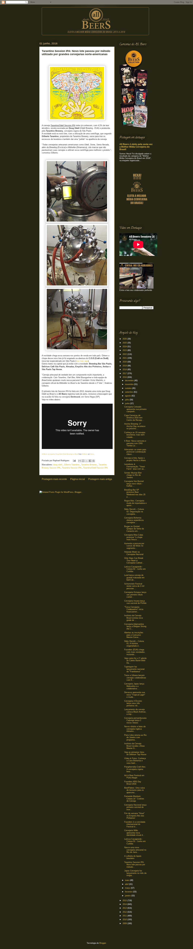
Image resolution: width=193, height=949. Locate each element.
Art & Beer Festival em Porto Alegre (134, 776)
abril (127, 884)
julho (127, 400)
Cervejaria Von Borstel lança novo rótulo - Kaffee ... (134, 483)
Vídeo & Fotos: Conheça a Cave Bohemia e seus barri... (135, 760)
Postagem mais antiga (100, 479)
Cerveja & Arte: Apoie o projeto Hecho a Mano (135, 459)
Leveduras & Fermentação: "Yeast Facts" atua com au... (135, 466)
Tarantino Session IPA (72, 468)
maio (127, 880)
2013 (125, 908)
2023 (125, 350)
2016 (125, 377)
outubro (128, 388)
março (128, 888)
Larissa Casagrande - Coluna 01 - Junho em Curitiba (135, 841)
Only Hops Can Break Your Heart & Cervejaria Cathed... (134, 560)
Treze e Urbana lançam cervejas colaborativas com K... (135, 677)
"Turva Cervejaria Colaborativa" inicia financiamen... (133, 609)
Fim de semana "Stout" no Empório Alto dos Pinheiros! (134, 815)
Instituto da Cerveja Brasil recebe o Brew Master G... (134, 745)
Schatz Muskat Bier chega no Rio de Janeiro (133, 475)
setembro (129, 392)
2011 (125, 916)
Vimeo (92, 454)
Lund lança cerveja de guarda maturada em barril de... (134, 577)
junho (127, 403)
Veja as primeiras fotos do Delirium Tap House (135, 753)
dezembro (129, 380)
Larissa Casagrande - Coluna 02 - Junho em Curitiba (135, 569)
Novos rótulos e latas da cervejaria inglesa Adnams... (135, 728)
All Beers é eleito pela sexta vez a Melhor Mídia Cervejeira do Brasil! (136, 147)
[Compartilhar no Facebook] (90, 460)
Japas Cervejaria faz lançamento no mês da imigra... (135, 873)
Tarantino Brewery (89, 464)
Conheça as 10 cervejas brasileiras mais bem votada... (134, 434)
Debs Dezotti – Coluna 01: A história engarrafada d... (134, 643)
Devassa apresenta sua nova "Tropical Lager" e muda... (134, 694)
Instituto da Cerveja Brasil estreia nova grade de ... (133, 617)
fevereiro (129, 892)
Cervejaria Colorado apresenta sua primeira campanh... (135, 409)
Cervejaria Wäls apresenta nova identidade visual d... (134, 832)
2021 (125, 358)
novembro (129, 384)
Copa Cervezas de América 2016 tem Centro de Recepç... (134, 417)
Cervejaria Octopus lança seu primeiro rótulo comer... (135, 594)
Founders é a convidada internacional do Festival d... (134, 824)
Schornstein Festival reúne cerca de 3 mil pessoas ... (134, 586)
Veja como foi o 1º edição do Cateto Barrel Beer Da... (135, 660)
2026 (125, 339)
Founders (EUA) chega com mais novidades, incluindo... (134, 651)
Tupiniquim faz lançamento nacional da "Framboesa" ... (134, 669)
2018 (125, 369)
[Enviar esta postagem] (74, 460)
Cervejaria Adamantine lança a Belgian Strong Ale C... (135, 626)
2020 (125, 362)
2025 (125, 343)
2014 (125, 904)
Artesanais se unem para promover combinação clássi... (135, 451)
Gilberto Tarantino (72, 464)
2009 (125, 923)
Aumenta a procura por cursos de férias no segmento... (134, 545)
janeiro (128, 895)
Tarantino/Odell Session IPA (95, 468)
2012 (125, 912)
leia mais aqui (82, 361)
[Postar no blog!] (83, 460)
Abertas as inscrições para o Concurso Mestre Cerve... (133, 634)
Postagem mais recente (54, 479)
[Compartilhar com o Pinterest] (93, 460)
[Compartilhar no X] (86, 460)
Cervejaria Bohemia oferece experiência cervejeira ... (134, 520)
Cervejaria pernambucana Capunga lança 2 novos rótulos (135, 720)
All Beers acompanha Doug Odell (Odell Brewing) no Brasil (60, 454)
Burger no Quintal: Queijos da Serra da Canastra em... (134, 528)
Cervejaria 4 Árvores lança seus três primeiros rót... (133, 703)
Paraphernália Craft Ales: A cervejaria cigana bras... (135, 769)
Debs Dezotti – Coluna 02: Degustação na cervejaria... (134, 511)
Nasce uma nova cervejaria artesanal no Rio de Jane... (135, 849)
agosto (128, 396)
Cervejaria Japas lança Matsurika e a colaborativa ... (134, 686)
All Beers (85, 454)
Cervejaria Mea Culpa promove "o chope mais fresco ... (133, 537)
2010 (125, 919)
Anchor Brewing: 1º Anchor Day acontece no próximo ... (134, 426)
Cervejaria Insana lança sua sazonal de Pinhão (135, 602)
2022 (125, 354)
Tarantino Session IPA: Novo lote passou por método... (134, 864)
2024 (125, 346)
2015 (125, 900)
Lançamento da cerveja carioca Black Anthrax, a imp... (135, 711)
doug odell (58, 464)
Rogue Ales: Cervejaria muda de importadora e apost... (135, 503)
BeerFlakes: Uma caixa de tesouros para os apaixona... (134, 790)
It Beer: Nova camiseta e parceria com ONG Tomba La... (135, 443)
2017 (125, 373)
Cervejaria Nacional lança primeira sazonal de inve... (135, 807)
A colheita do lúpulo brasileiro (132, 857)
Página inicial (77, 479)
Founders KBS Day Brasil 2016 (132, 782)
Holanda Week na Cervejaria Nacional (133, 553)
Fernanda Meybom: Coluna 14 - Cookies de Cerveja (134, 798)
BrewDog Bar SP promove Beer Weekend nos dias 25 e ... (134, 493)
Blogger (102, 943)
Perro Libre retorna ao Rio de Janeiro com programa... (135, 737)
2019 (125, 366)
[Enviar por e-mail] (79, 460)
